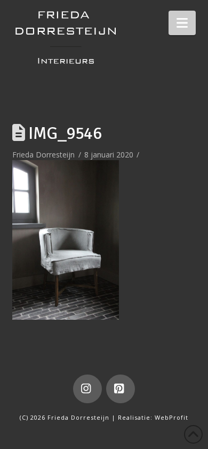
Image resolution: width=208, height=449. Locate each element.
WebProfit (171, 417)
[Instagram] (87, 389)
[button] (182, 23)
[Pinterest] (120, 389)
